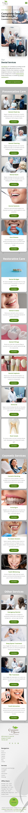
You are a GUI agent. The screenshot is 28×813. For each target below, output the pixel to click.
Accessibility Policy (17, 809)
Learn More (14, 121)
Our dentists (4, 66)
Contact (3, 761)
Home (2, 751)
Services (3, 754)
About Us (3, 752)
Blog (2, 760)
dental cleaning (20, 73)
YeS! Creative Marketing (18, 810)
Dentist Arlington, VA (5, 9)
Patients (3, 756)
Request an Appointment (14, 82)
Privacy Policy (10, 809)
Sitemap (24, 809)
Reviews (3, 758)
